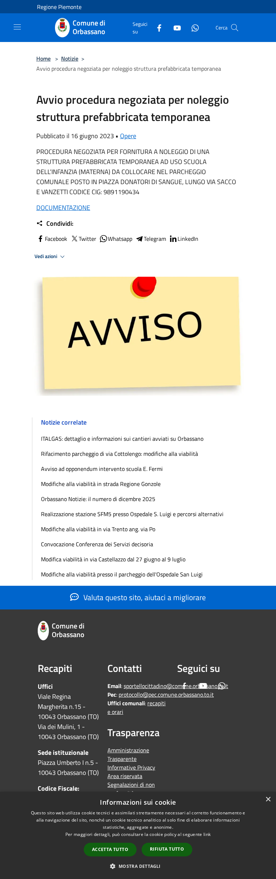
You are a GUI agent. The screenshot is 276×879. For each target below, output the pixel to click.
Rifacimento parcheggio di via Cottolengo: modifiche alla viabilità (119, 453)
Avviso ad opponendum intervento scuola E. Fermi (102, 468)
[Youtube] (174, 27)
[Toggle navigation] (17, 27)
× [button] (268, 799)
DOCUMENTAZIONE (63, 207)
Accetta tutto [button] (110, 849)
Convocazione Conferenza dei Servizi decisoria (97, 544)
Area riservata (124, 776)
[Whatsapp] (192, 27)
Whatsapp (120, 238)
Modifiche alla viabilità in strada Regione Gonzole (101, 484)
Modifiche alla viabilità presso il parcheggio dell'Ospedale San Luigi (122, 574)
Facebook (56, 238)
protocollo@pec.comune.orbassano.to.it (166, 694)
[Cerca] (234, 27)
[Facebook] (156, 27)
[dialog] (138, 835)
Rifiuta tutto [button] (167, 849)
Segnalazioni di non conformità (131, 789)
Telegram (155, 238)
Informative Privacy (131, 767)
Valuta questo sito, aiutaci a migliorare (144, 597)
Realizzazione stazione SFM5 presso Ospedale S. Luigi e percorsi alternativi (132, 514)
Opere (128, 136)
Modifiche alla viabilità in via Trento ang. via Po (98, 529)
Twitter (87, 238)
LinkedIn (188, 238)
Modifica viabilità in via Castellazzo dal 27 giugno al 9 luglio (113, 559)
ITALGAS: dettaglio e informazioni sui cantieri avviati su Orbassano (122, 438)
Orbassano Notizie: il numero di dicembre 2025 (98, 499)
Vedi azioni (46, 256)
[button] (137, 866)
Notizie (69, 58)
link (207, 834)
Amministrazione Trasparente (128, 754)
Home (43, 58)
